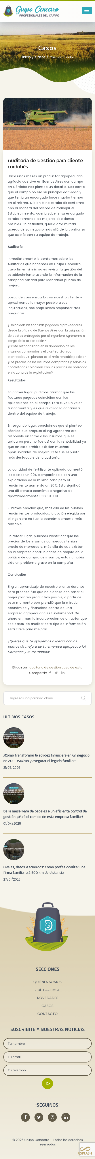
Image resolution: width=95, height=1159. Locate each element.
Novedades (47, 997)
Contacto (47, 1013)
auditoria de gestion (45, 667)
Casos (40, 57)
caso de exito (72, 667)
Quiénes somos (47, 981)
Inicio (26, 57)
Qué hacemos (47, 989)
